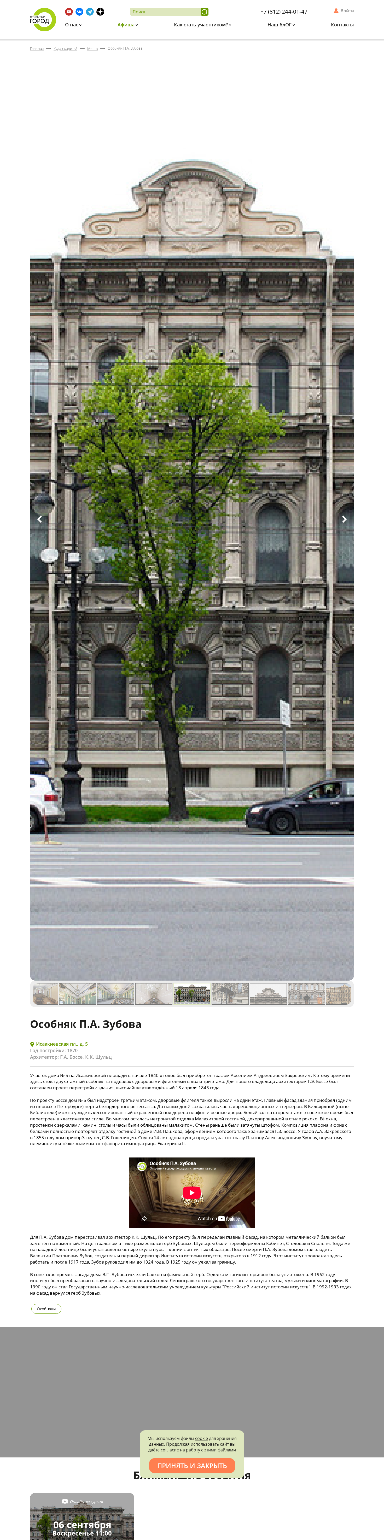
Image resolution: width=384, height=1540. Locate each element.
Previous (39, 519)
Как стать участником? (201, 24)
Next (344, 519)
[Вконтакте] (79, 12)
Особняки (46, 1308)
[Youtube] (69, 12)
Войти (347, 11)
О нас (72, 24)
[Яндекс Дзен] (100, 12)
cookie (201, 1438)
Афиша (127, 24)
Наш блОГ (280, 24)
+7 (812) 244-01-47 (283, 11)
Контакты (342, 24)
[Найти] (204, 12)
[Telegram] (90, 12)
